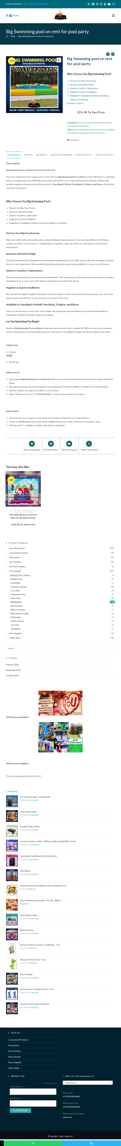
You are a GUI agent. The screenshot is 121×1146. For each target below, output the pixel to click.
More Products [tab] (84, 155)
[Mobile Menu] (113, 15)
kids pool (93, 129)
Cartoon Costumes (18, 587)
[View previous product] (108, 54)
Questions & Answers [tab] (61, 155)
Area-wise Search (85, 122)
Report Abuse (73, 140)
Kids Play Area (16, 606)
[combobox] (88, 1083)
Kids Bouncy (99, 122)
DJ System (15, 590)
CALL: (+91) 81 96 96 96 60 (35, 4)
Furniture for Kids (17, 594)
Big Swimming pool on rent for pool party (36, 36)
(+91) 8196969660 (71, 1096)
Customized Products (18, 553)
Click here (67, 1117)
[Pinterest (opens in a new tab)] (97, 4)
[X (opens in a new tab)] (88, 4)
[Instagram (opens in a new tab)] (101, 4)
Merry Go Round (17, 609)
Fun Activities (15, 562)
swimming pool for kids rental (92, 133)
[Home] (7, 36)
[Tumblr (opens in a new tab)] (105, 4)
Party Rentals (83, 126)
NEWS (22, 421)
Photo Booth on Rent (19, 613)
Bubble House (16, 579)
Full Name (15, 1098)
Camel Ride (15, 583)
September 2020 (13, 670)
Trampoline (15, 629)
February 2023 (12, 665)
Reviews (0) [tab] (41, 155)
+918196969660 (42, 394)
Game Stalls (15, 598)
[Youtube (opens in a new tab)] (109, 4)
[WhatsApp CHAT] (33, 1143)
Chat (56, 394)
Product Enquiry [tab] (104, 155)
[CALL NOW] (91, 1143)
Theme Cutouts (17, 621)
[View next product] (113, 54)
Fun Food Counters (17, 566)
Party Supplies (15, 633)
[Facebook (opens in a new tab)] (93, 4)
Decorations (14, 557)
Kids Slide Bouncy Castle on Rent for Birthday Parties (23, 516)
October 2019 (12, 675)
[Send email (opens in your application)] (113, 4)
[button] (59, 60)
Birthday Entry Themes (20, 575)
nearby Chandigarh (106, 129)
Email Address (17, 1086)
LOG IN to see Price (91, 112)
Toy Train (14, 625)
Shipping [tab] (28, 155)
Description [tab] (14, 155)
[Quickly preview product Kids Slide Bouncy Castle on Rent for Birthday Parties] (39, 476)
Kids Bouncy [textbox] (87, 1083)
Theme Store (15, 638)
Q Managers (15, 617)
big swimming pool (80, 129)
